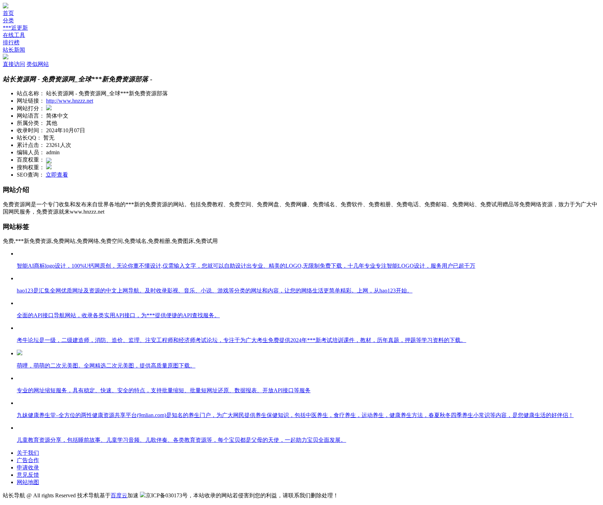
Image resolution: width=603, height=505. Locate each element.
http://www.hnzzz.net (69, 101)
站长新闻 (14, 50)
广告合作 (28, 460)
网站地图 (28, 482)
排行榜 (11, 42)
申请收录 (28, 467)
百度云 (119, 495)
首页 (8, 13)
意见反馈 (28, 475)
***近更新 (15, 28)
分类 (8, 20)
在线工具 (14, 35)
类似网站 (38, 64)
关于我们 (28, 453)
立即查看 (57, 175)
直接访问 (14, 64)
